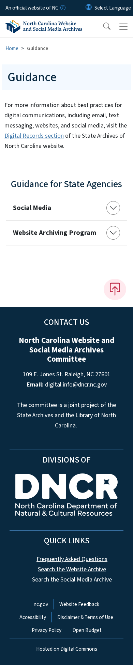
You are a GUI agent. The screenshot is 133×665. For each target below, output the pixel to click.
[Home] (43, 25)
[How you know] (62, 8)
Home (11, 48)
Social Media (32, 208)
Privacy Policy (46, 630)
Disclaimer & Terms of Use (85, 617)
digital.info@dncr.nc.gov (76, 384)
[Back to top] (115, 289)
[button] (102, 26)
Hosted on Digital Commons (66, 649)
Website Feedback (79, 604)
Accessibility (32, 617)
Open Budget (87, 630)
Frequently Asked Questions (71, 559)
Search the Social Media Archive (72, 579)
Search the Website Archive (72, 569)
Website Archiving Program (54, 233)
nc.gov (41, 604)
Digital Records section (34, 136)
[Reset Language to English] (89, 8)
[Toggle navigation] (123, 26)
